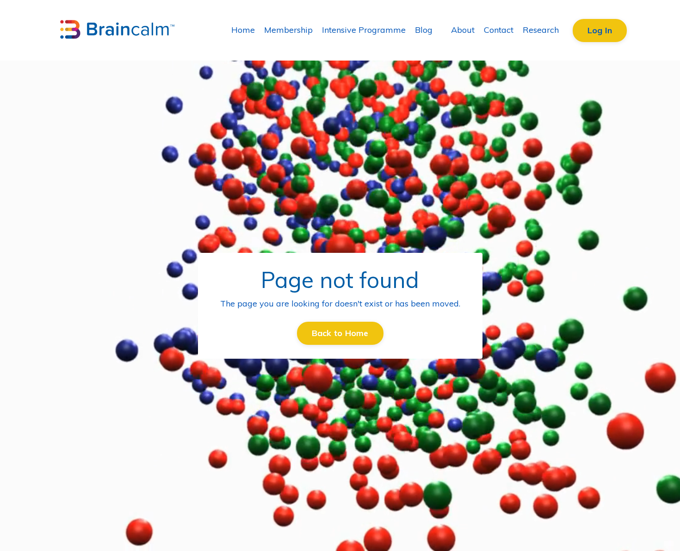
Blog (424, 29)
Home (243, 29)
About (463, 29)
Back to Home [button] (340, 333)
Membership (288, 29)
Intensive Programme (364, 29)
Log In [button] (599, 30)
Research (541, 29)
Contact (498, 29)
